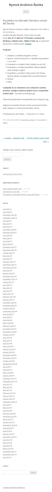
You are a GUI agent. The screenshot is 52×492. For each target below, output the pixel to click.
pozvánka (25, 120)
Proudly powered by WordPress (14, 488)
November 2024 (8, 232)
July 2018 (6, 367)
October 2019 (8, 335)
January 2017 (7, 396)
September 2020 (9, 311)
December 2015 (8, 416)
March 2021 (7, 294)
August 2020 (7, 314)
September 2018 (9, 364)
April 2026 (6, 212)
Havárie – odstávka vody (13, 138)
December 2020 (8, 302)
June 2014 (6, 431)
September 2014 (9, 425)
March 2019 (7, 346)
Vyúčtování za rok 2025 (11, 192)
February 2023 (8, 262)
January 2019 (7, 352)
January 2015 (7, 422)
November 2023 (8, 250)
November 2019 (8, 332)
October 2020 (8, 308)
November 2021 (8, 276)
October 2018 (8, 361)
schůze (32, 120)
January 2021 (7, 300)
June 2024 (6, 235)
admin (5, 123)
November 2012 (8, 454)
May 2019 (6, 340)
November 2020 (8, 305)
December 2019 (8, 329)
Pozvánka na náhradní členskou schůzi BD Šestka (21, 194)
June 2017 (6, 384)
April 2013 (6, 446)
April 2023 (6, 259)
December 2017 (8, 378)
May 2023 (6, 256)
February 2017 (8, 393)
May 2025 (6, 224)
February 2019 (8, 349)
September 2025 (9, 218)
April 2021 (6, 291)
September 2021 (9, 279)
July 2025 (6, 221)
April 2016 (6, 411)
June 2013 (6, 440)
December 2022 (8, 265)
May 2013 (6, 443)
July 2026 (6, 209)
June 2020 (6, 317)
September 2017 (9, 381)
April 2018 (6, 370)
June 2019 (6, 338)
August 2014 (7, 428)
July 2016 (6, 405)
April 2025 (6, 227)
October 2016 (8, 399)
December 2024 (8, 229)
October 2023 (8, 253)
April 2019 (6, 343)
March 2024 (7, 244)
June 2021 (6, 285)
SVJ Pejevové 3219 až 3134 (12, 174)
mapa (28, 44)
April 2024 (6, 241)
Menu (26, 11)
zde (33, 93)
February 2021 (8, 297)
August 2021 (7, 282)
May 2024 (6, 238)
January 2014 (7, 434)
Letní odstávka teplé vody (12, 189)
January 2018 (7, 375)
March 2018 (7, 373)
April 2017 (6, 390)
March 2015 (7, 419)
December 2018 (8, 355)
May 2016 (6, 408)
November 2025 (8, 215)
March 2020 (7, 323)
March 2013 (7, 448)
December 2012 (8, 451)
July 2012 (6, 457)
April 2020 (6, 320)
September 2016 (9, 402)
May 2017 (6, 387)
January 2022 (7, 273)
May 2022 (6, 270)
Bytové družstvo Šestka (26, 5)
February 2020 (8, 326)
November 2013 (8, 437)
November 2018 (8, 358)
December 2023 (8, 247)
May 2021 (6, 288)
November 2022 (8, 267)
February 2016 (8, 413)
